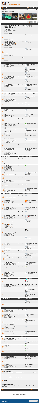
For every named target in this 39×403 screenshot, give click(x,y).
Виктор (28, 94)
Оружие (5, 309)
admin (28, 34)
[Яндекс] (28, 7)
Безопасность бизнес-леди (31, 76)
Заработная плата (12, 162)
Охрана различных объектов (9, 215)
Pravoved (28, 124)
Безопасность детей (8, 84)
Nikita (28, 342)
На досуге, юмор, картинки (9, 338)
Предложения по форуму (9, 356)
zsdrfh (28, 285)
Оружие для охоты (12, 321)
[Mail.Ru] (27, 7)
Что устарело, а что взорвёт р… (32, 253)
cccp (5, 386)
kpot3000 (28, 301)
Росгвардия (6, 123)
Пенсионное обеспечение (9, 177)
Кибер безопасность (8, 87)
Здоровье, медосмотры (8, 257)
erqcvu (28, 385)
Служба (5, 45)
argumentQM (29, 25)
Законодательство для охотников (9, 324)
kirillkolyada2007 (29, 273)
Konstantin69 (29, 220)
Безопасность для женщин (9, 76)
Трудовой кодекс (14, 163)
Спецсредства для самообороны (7, 315)
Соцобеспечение (7, 180)
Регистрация (8, 371)
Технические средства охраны (10, 253)
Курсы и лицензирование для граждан (10, 327)
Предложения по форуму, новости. (6, 354)
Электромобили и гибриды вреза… (32, 93)
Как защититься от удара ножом (32, 72)
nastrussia (28, 266)
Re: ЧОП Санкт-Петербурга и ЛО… (32, 195)
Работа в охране (7, 200)
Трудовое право (7, 158)
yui (4, 29)
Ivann (28, 97)
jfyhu (24, 385)
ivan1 (26, 136)
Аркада (28, 229)
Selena (28, 244)
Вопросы (6, 188)
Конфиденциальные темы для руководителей (8, 235)
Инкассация (6, 243)
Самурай (28, 251)
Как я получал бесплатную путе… (32, 148)
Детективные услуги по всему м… (32, 300)
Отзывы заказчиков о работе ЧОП (10, 233)
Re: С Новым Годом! (30, 364)
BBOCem (26, 295)
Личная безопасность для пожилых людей (9, 80)
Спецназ (6, 109)
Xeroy (28, 48)
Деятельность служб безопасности (8, 280)
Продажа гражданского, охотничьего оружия (10, 323)
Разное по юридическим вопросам (9, 185)
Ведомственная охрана (8, 246)
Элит (27, 103)
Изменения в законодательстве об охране (10, 267)
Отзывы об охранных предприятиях (8, 196)
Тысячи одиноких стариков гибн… (32, 79)
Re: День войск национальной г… (32, 123)
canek (26, 131)
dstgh (28, 166)
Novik (28, 65)
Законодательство (7, 133)
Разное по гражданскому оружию (9, 332)
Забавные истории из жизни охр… (32, 341)
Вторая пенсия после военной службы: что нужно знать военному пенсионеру (9, 42)
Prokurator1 (28, 149)
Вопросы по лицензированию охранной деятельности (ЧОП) (8, 225)
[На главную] (4, 3)
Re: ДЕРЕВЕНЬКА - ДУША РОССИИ (30, 346)
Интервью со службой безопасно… (30, 289)
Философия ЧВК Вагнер (9, 57)
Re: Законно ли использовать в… (32, 262)
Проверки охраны (7, 211)
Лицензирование (7, 219)
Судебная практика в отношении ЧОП (10, 232)
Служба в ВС (13, 120)
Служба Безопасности (6, 278)
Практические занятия (30, 219)
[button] (28, 22)
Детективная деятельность (9, 300)
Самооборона (7, 72)
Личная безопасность (6, 62)
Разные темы (6, 345)
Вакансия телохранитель (31, 250)
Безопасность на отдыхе (9, 96)
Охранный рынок (12, 235)
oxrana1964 (6, 50)
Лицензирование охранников (8, 227)
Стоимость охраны (12, 231)
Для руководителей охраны (9, 228)
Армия (5, 118)
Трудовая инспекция (7, 163)
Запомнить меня (30, 372)
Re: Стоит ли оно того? (30, 338)
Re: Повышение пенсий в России (32, 177)
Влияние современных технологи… (32, 215)
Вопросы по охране (8, 262)
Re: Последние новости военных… (32, 144)
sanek (26, 321)
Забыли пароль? (25, 372)
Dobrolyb (28, 201)
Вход (4, 371)
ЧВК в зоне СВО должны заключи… (30, 135)
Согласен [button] (33, 400)
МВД (5, 114)
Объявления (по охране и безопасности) (9, 273)
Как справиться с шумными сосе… (32, 64)
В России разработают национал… (32, 96)
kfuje (27, 80)
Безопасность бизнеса (8, 292)
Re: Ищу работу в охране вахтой (32, 207)
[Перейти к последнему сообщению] (31, 25)
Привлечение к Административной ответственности (8, 166)
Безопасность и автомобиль (9, 93)
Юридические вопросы (6, 156)
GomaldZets (29, 211)
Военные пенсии (9, 45)
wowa (26, 70)
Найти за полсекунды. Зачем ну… (32, 279)
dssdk (20, 385)
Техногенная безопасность (9, 67)
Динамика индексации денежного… (30, 140)
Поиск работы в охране (8, 207)
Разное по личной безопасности (7, 103)
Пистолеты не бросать (30, 314)
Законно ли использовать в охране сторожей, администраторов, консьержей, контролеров (10, 27)
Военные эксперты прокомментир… (30, 320)
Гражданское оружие (6, 307)
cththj (32, 385)
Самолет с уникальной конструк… (32, 102)
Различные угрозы (8, 64)
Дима (5, 44)
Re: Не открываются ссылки (31, 356)
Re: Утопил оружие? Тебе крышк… (32, 331)
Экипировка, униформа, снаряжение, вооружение (9, 238)
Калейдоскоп (6, 350)
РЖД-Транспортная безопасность (32, 246)
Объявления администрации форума (9, 361)
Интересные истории (8, 341)
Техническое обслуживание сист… (32, 272)
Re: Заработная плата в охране (32, 200)
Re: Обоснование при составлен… (32, 188)
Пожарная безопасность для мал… (30, 130)
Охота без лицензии (30, 326)
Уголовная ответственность (9, 172)
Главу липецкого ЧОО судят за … (32, 228)
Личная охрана (7, 250)
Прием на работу (11, 161)
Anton (28, 88)
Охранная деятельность (8, 30)
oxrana (28, 189)
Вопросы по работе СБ (8, 284)
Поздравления (7, 364)
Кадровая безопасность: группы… (32, 284)
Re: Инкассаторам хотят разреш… (32, 243)
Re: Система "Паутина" (30, 114)
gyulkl (16, 385)
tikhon (28, 280)
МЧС (5, 128)
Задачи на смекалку (30, 350)
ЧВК (9, 120)
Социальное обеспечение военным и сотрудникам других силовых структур (9, 149)
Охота (5, 319)
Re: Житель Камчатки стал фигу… (32, 172)
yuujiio (12, 385)
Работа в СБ (6, 287)
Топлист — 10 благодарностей (7, 384)
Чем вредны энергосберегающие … (30, 69)
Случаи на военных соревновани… (30, 111)
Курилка (3, 336)
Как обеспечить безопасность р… (32, 84)
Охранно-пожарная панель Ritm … (30, 294)
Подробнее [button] (7, 401)
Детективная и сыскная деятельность (6, 299)
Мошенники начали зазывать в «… (32, 87)
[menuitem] (6, 7)
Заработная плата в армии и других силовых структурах (9, 139)
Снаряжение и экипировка (8, 322)
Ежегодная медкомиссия (30, 257)
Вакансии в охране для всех (9, 204)
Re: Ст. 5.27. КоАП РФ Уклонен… (32, 165)
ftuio (25, 290)
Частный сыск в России (8, 304)
